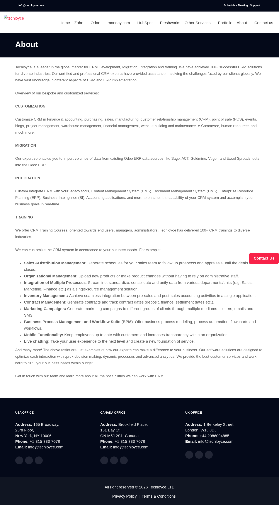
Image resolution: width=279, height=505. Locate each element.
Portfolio (225, 23)
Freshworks (170, 23)
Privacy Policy (124, 496)
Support (255, 5)
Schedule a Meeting (236, 5)
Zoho (79, 23)
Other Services (198, 23)
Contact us (263, 23)
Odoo (96, 23)
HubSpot (145, 23)
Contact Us (264, 258)
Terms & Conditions (159, 496)
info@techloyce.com (31, 5)
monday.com (119, 23)
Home (65, 23)
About (242, 23)
